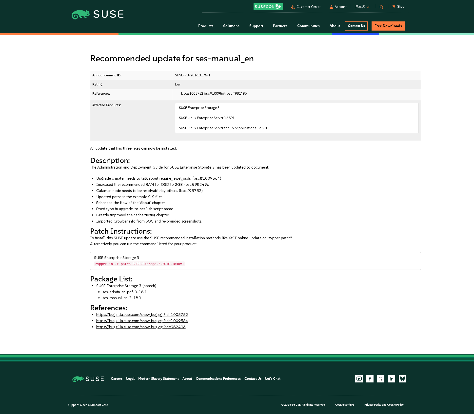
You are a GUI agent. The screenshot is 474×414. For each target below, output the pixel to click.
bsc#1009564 (215, 93)
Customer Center (308, 7)
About (187, 379)
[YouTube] (359, 378)
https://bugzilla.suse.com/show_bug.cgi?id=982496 (141, 327)
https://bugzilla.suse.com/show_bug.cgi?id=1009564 (142, 320)
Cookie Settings (344, 404)
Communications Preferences (218, 379)
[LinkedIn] (391, 378)
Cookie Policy (395, 404)
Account (341, 7)
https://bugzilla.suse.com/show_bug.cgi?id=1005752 (142, 314)
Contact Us (356, 26)
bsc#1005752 (192, 93)
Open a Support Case (94, 405)
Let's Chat (272, 379)
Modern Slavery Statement (158, 379)
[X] (380, 378)
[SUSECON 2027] (268, 6)
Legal (130, 379)
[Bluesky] (402, 378)
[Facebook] (370, 378)
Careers (116, 379)
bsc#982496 (237, 93)
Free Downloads (388, 26)
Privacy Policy (372, 404)
